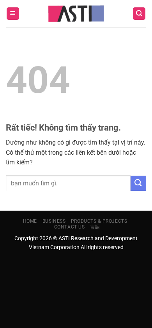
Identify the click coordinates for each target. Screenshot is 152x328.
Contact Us (69, 227)
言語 (95, 227)
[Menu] (13, 13)
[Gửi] (138, 183)
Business (54, 221)
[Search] (139, 13)
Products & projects (99, 221)
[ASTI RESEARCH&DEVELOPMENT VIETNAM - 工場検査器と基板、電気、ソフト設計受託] (76, 13)
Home (30, 221)
